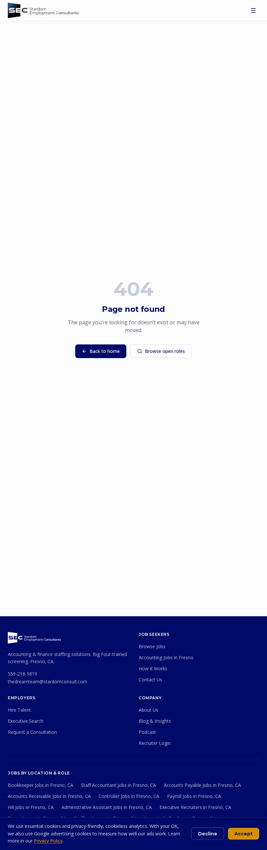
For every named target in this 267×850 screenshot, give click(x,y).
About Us (148, 710)
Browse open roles (165, 351)
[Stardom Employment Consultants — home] (34, 638)
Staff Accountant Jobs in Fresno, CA (118, 785)
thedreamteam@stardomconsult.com (47, 681)
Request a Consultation (32, 732)
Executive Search (25, 721)
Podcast (147, 732)
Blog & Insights (155, 721)
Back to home (105, 351)
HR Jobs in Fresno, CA (31, 807)
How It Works (153, 668)
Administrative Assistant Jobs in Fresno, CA (107, 807)
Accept (243, 834)
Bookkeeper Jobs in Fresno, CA (40, 785)
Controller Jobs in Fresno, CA (129, 796)
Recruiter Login (155, 743)
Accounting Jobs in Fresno (166, 657)
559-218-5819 (22, 674)
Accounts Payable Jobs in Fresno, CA (202, 785)
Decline (207, 834)
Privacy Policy (48, 841)
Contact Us (150, 679)
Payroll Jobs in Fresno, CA (194, 796)
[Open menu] (253, 10)
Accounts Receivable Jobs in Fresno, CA (49, 796)
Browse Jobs (152, 646)
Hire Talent (19, 710)
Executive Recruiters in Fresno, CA (195, 807)
